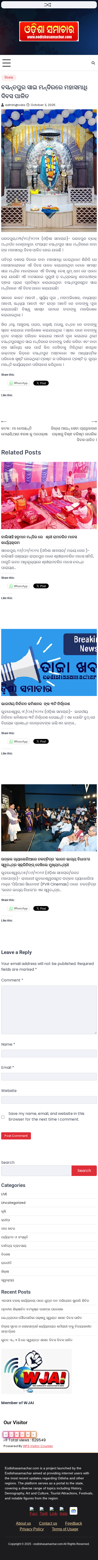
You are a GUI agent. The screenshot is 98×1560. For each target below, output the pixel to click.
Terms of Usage (65, 1529)
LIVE (4, 1194)
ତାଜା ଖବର (8, 1228)
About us (23, 1523)
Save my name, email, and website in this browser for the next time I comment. (46, 1116)
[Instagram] (63, 1514)
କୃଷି (3, 1211)
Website (9, 1090)
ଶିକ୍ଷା (5, 1271)
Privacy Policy (32, 1529)
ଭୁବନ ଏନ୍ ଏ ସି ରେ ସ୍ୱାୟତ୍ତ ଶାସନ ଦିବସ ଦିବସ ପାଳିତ (37, 1340)
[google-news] (73, 1513)
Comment (12, 980)
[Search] (93, 63)
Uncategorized (13, 1202)
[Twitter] (43, 1514)
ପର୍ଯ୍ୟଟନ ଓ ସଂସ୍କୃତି (14, 1237)
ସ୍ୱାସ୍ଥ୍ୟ (7, 1280)
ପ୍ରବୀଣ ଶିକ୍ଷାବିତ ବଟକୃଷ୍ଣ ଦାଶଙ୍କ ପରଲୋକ (32, 1309)
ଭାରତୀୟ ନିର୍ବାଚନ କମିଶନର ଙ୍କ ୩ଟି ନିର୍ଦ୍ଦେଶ (35, 703)
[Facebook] (33, 1514)
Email (7, 1067)
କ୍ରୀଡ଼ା (5, 1219)
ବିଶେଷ (9, 77)
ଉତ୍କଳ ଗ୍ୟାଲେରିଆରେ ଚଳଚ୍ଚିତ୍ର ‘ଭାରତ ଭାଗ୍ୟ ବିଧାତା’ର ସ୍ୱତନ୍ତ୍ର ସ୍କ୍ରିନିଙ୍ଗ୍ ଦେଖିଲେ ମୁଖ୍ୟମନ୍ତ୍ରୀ (45, 862)
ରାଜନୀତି (6, 1262)
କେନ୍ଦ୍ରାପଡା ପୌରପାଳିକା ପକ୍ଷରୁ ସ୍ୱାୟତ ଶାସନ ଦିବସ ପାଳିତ (41, 1317)
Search (8, 1162)
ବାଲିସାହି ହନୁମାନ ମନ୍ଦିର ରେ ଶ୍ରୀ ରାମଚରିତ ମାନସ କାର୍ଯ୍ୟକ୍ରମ (39, 539)
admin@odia (15, 105)
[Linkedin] (53, 1514)
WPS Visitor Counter (38, 1446)
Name (8, 1044)
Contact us (48, 1523)
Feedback (73, 1523)
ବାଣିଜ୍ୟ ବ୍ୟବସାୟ (13, 1245)
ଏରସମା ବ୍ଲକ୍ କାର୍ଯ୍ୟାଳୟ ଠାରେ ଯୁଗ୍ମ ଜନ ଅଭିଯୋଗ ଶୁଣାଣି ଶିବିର (45, 1300)
